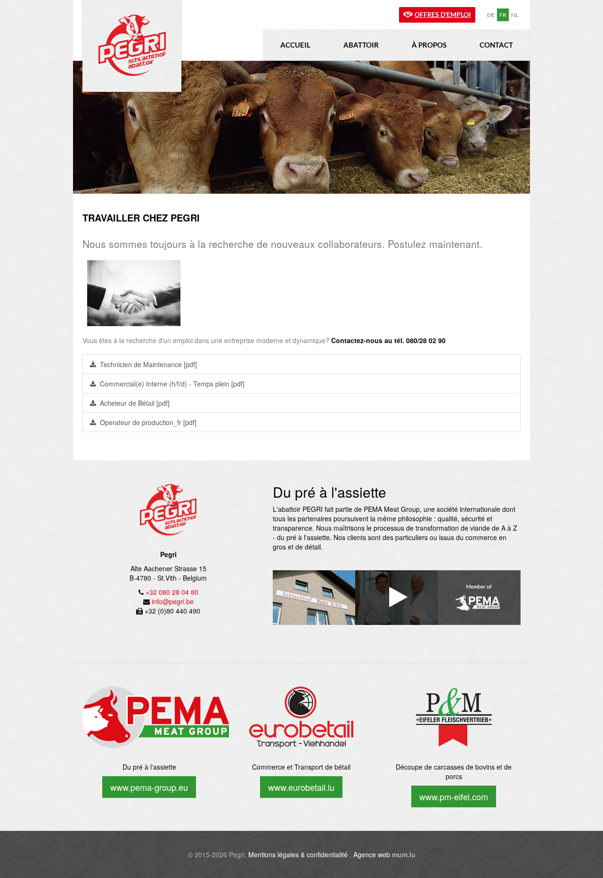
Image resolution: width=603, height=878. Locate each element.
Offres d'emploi (443, 14)
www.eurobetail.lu (301, 787)
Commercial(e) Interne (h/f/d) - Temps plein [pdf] (172, 383)
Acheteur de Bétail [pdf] (135, 403)
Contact (496, 45)
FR (502, 14)
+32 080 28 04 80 (172, 592)
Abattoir (361, 45)
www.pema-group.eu (149, 787)
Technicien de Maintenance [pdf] (148, 364)
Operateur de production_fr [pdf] (148, 422)
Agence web (371, 854)
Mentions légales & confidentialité (298, 854)
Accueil (295, 45)
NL (514, 14)
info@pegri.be (173, 601)
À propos (429, 45)
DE (491, 14)
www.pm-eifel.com (453, 796)
